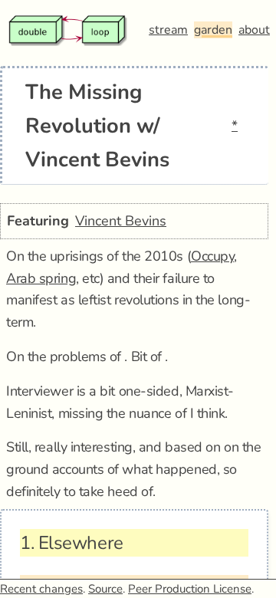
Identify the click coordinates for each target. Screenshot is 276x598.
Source (105, 588)
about (254, 29)
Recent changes (41, 588)
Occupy (212, 256)
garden (213, 29)
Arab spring (41, 278)
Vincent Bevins (120, 221)
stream (168, 29)
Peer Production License (189, 588)
